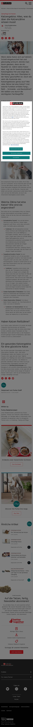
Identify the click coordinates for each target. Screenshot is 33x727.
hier (12, 117)
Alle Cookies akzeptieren (16, 153)
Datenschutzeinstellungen (16, 148)
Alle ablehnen (16, 157)
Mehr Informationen (15, 144)
